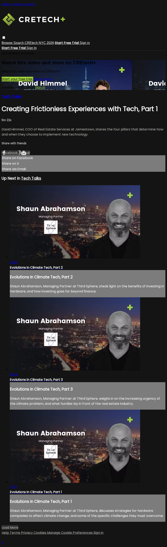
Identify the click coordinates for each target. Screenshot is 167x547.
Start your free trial (17, 79)
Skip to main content (18, 4)
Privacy (27, 532)
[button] (3, 37)
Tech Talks (12, 96)
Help (6, 532)
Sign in (85, 43)
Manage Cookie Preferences (70, 532)
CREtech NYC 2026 (39, 43)
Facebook (10, 152)
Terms (15, 532)
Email (25, 152)
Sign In (31, 48)
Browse (7, 43)
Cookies (40, 532)
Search (19, 43)
